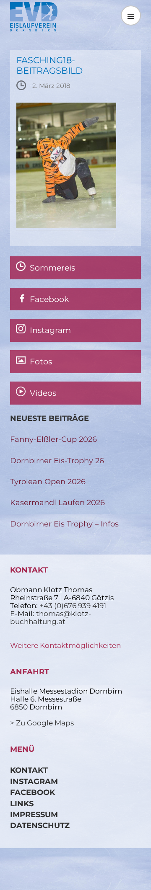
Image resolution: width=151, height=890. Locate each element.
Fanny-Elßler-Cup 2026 (53, 439)
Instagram (34, 781)
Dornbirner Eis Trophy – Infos (64, 523)
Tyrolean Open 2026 (48, 481)
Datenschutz (40, 825)
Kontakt (29, 770)
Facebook (32, 792)
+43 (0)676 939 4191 (72, 605)
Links (22, 803)
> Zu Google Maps (42, 723)
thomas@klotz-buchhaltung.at (50, 617)
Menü (131, 15)
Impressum (34, 814)
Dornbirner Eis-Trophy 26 (57, 460)
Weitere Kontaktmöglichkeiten (65, 645)
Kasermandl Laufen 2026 (57, 502)
